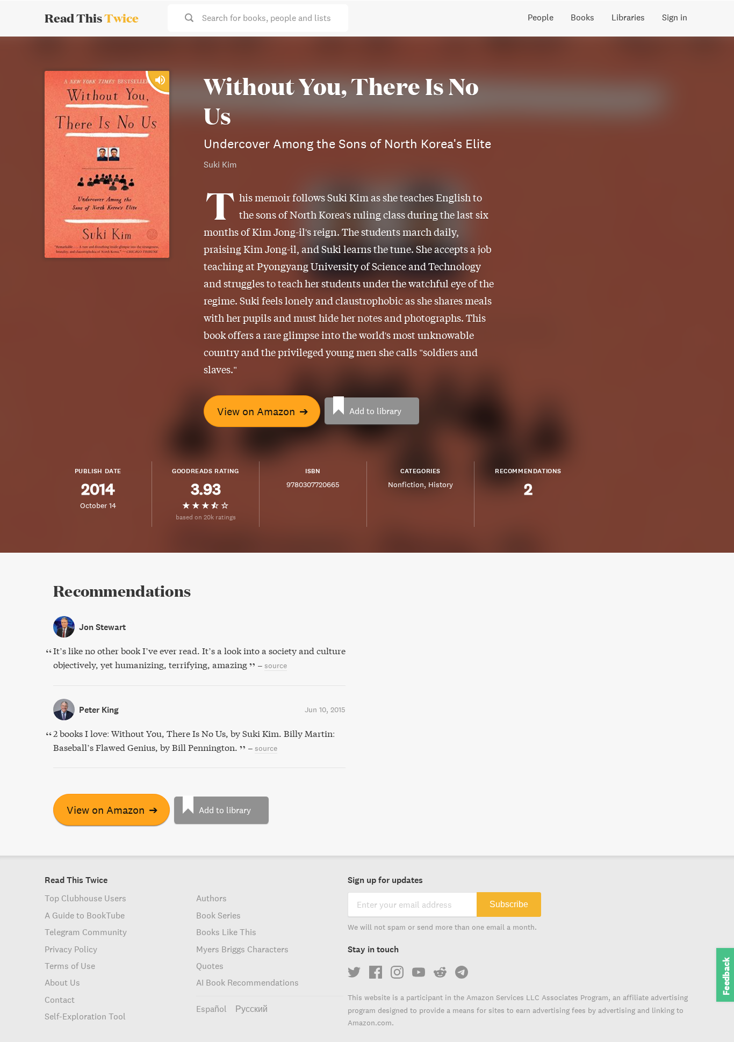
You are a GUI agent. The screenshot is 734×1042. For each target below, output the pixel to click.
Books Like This (226, 932)
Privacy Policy (71, 949)
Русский (251, 1008)
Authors (211, 898)
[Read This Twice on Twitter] (354, 972)
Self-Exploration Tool (85, 1016)
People (540, 17)
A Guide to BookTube (85, 915)
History (440, 484)
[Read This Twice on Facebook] (375, 972)
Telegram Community (86, 932)
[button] (706, 1014)
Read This (92, 18)
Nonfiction (406, 484)
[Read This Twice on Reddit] (440, 972)
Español (211, 1008)
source (275, 665)
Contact (60, 999)
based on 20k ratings (206, 517)
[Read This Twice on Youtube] (418, 972)
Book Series (218, 915)
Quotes (210, 965)
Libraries (628, 17)
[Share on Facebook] (708, 73)
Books (582, 17)
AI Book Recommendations (247, 982)
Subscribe (509, 904)
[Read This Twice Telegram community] (461, 972)
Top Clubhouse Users (85, 898)
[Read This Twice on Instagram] (397, 972)
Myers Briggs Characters (242, 949)
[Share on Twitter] (708, 53)
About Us (62, 982)
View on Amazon (262, 411)
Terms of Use (70, 965)
